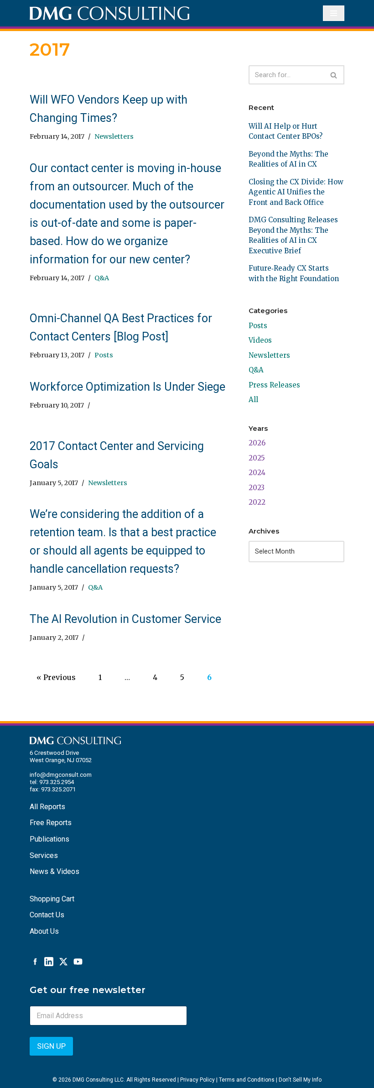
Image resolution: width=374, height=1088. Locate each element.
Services (44, 855)
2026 (257, 443)
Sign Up (51, 1046)
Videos (260, 340)
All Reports (47, 806)
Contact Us (47, 914)
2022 (257, 502)
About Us (44, 931)
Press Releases (274, 385)
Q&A (101, 278)
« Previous (56, 677)
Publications (49, 839)
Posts (103, 355)
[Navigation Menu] (333, 13)
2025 (257, 458)
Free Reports (51, 822)
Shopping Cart (52, 898)
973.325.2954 (56, 782)
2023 (257, 487)
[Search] (334, 74)
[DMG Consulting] (109, 13)
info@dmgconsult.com (61, 774)
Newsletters (114, 136)
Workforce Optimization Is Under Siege (127, 386)
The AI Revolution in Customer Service (125, 619)
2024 (257, 472)
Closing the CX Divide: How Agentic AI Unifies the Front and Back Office (296, 192)
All (253, 399)
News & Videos (54, 871)
